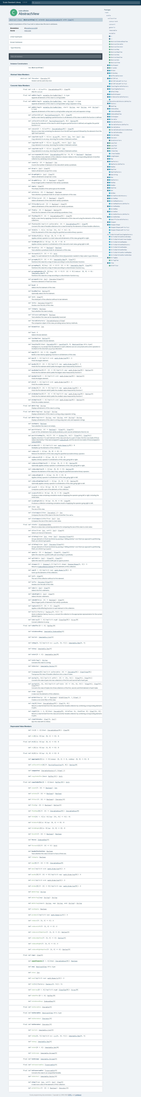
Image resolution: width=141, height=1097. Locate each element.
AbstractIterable (117, 44)
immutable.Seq (43, 649)
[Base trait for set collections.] (110, 190)
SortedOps (114, 209)
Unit (55, 253)
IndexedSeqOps (116, 111)
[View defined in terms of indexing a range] (110, 114)
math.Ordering (60, 358)
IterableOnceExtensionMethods (121, 130)
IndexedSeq (114, 109)
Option (73, 121)
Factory (113, 103)
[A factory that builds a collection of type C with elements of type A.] (110, 104)
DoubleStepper (116, 94)
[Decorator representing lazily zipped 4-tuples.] (110, 148)
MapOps (113, 167)
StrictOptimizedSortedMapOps (121, 252)
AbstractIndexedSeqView (119, 41)
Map (112, 159)
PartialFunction (51, 115)
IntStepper (114, 116)
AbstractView (115, 62)
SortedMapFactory (117, 201)
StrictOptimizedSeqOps (119, 247)
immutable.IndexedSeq (53, 631)
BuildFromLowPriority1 (119, 81)
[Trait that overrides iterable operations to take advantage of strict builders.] (110, 237)
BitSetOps (114, 73)
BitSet (113, 70)
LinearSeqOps (115, 153)
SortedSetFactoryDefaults (120, 214)
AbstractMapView (116, 52)
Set (112, 190)
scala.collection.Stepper (46, 567)
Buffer (50, 625)
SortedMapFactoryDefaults (120, 203)
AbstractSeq (115, 54)
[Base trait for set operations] (110, 193)
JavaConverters (116, 140)
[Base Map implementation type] (110, 167)
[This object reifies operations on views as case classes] (108, 263)
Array (55, 137)
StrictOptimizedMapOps (119, 242)
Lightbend (78, 1095)
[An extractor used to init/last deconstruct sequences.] (110, 39)
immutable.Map (59, 259)
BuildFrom (114, 78)
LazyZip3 (114, 145)
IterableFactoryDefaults (119, 124)
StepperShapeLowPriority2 (120, 230)
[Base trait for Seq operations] (110, 185)
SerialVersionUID (31, 28)
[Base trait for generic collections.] (110, 119)
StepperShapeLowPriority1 (120, 227)
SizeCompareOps (45, 524)
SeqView (113, 188)
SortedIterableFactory (119, 196)
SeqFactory (114, 180)
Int (69, 137)
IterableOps (115, 135)
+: (111, 36)
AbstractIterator (117, 47)
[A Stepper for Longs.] (110, 156)
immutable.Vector (47, 666)
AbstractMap (115, 49)
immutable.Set (50, 654)
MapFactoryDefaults (118, 164)
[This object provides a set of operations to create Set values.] (108, 190)
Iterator (114, 138)
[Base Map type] (110, 159)
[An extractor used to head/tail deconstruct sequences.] (110, 36)
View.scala (27, 31)
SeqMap (113, 182)
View (112, 263)
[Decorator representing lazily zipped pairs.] (110, 143)
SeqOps (113, 185)
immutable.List (45, 637)
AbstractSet (115, 60)
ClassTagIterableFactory (119, 86)
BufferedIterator (117, 76)
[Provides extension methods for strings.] (110, 258)
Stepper (113, 222)
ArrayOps (114, 68)
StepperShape (115, 225)
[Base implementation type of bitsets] (110, 73)
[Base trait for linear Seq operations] (110, 154)
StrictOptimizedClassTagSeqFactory (120, 234)
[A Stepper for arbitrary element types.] (110, 65)
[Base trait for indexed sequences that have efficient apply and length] (110, 109)
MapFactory (114, 161)
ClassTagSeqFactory (118, 89)
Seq (112, 177)
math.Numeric (63, 445)
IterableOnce (115, 127)
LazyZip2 (114, 143)
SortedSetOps (115, 217)
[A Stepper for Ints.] (110, 117)
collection (25, 10)
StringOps (114, 257)
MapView (113, 169)
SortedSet (114, 211)
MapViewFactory (116, 172)
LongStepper (115, 156)
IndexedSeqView (116, 114)
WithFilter (114, 265)
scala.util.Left (64, 440)
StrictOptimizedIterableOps (121, 236)
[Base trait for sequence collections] (110, 177)
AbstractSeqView (116, 57)
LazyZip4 (114, 148)
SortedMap (114, 198)
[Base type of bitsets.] (110, 71)
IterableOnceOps (116, 132)
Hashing (113, 106)
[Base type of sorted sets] (110, 212)
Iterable (114, 119)
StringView (114, 260)
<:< (55, 643)
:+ (111, 39)
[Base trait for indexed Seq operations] (110, 111)
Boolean (80, 154)
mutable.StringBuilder (52, 95)
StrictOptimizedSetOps (119, 250)
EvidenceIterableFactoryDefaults (119, 101)
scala (20, 10)
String (70, 101)
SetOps (113, 193)
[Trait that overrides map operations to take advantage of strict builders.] (110, 242)
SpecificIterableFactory (119, 219)
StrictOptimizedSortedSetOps (121, 255)
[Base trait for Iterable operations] (110, 135)
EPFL (70, 1095)
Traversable (50, 1064)
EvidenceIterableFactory (119, 97)
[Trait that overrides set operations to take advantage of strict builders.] (110, 250)
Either (61, 435)
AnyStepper (114, 65)
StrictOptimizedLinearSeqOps (121, 239)
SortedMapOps (115, 206)
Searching (114, 174)
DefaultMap (114, 91)
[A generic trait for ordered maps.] (110, 183)
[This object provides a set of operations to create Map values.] (108, 159)
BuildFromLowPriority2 (119, 83)
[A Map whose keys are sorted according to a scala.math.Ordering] (110, 198)
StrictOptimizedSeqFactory (120, 244)
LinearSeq (114, 151)
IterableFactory (116, 122)
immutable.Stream (47, 1053)
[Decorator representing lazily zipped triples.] (110, 146)
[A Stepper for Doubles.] (110, 94)
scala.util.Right (36, 442)
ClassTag (62, 620)
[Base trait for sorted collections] (110, 209)
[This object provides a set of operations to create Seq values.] (108, 177)
